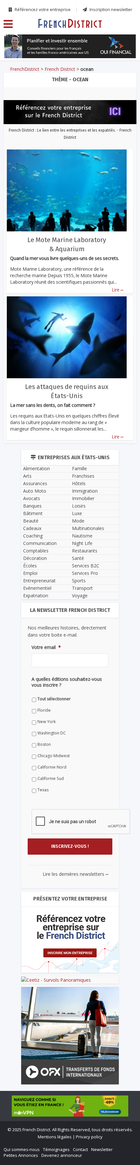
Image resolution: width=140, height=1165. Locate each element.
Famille (79, 468)
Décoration (35, 558)
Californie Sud (50, 778)
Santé (78, 558)
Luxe (77, 513)
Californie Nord (51, 767)
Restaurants (84, 551)
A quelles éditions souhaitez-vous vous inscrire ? (67, 682)
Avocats (31, 498)
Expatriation (35, 595)
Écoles (30, 566)
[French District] (70, 23)
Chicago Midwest (53, 755)
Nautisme (82, 536)
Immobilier (83, 498)
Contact (80, 1149)
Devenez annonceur (61, 1155)
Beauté (30, 521)
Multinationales (88, 528)
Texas (43, 790)
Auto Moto (34, 491)
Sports (79, 580)
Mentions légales (55, 1137)
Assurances (35, 483)
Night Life (82, 543)
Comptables (36, 551)
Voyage (80, 595)
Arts (27, 476)
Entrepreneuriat (39, 580)
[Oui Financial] (70, 46)
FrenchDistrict (24, 69)
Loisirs (79, 506)
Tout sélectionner (54, 699)
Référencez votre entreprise (42, 9)
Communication (40, 543)
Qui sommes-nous (22, 1149)
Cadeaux (32, 528)
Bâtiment (33, 513)
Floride (44, 710)
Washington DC (51, 733)
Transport (82, 588)
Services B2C (85, 566)
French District (60, 69)
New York (46, 721)
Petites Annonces (21, 1155)
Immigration (85, 491)
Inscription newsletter (110, 9)
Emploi (30, 573)
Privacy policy (89, 1137)
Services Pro (85, 573)
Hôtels (79, 483)
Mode (78, 521)
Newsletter (102, 1149)
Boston (44, 744)
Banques (32, 506)
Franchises (83, 476)
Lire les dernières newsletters (75, 874)
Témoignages (56, 1149)
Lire (117, 290)
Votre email (46, 647)
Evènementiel (37, 588)
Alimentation (36, 468)
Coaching (33, 536)
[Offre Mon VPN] (70, 1105)
